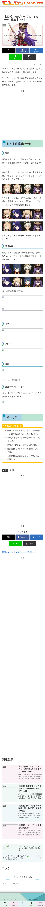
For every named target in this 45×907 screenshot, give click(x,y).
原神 (6, 470)
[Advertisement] (22, 115)
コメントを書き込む (22, 876)
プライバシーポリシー (25, 552)
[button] (29, 57)
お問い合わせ (7, 552)
